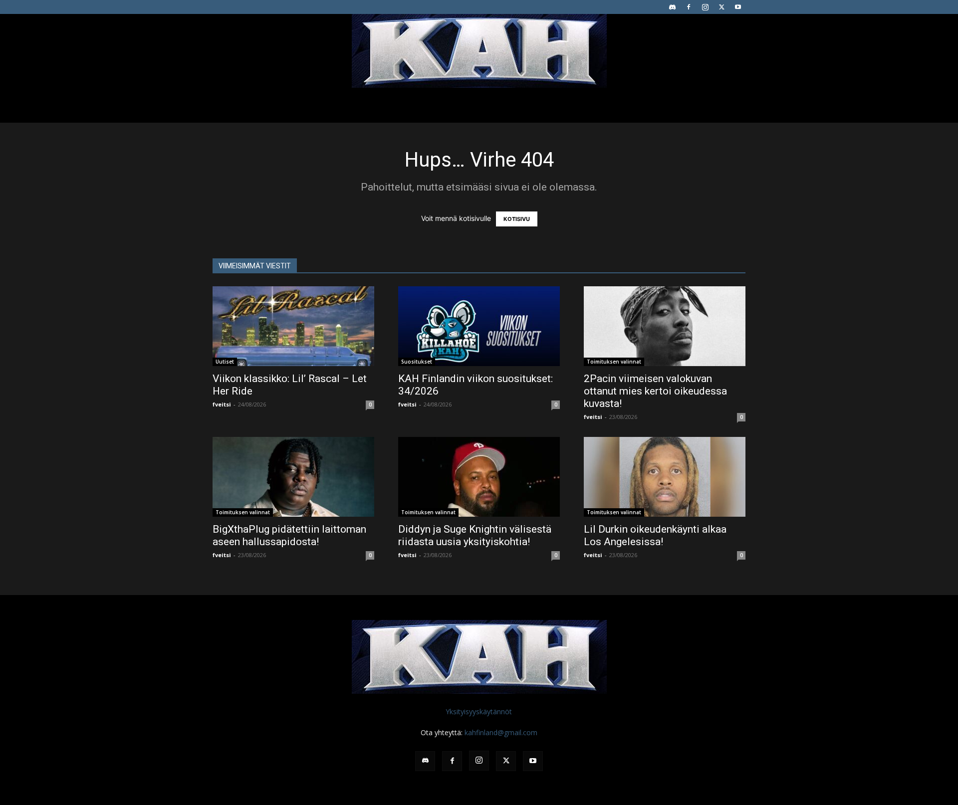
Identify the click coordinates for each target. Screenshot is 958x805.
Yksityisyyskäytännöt (479, 711)
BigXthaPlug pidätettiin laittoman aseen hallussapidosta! (289, 535)
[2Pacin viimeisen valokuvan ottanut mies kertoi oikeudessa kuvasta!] (664, 326)
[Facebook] (688, 7)
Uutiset (225, 361)
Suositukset (416, 361)
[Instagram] (705, 7)
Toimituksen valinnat (614, 361)
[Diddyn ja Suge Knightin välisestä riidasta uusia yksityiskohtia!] (479, 477)
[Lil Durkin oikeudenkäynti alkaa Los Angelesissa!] (664, 477)
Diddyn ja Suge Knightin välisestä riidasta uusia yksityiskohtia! (474, 535)
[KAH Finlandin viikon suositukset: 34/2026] (479, 326)
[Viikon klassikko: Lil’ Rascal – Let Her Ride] (293, 326)
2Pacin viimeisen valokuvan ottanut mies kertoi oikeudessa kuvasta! (655, 391)
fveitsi (222, 404)
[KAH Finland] (479, 51)
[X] (721, 7)
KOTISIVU (516, 218)
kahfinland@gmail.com (501, 732)
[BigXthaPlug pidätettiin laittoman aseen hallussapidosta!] (293, 477)
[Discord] (672, 7)
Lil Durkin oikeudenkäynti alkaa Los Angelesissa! (655, 535)
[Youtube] (737, 7)
